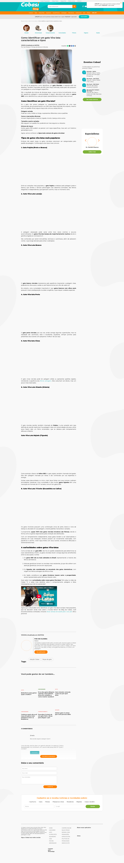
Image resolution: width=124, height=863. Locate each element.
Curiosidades (41, 689)
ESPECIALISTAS (66, 836)
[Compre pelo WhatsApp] (34, 850)
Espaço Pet (63, 1)
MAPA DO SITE (66, 843)
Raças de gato (47, 659)
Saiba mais (92, 155)
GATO (50, 832)
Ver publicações (41, 652)
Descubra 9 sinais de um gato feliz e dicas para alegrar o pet (45, 716)
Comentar (50, 786)
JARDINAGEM (52, 843)
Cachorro (31, 13)
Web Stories (71, 13)
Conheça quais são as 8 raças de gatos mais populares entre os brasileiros (29, 717)
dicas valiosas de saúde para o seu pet (59, 611)
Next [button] (98, 141)
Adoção (57, 710)
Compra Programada (45, 1)
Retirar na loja (71, 1)
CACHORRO (52, 830)
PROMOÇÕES (65, 834)
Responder (35, 752)
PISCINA (51, 841)
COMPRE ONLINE (66, 828)
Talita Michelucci (92, 148)
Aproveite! (84, 17)
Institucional (78, 13)
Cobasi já (79, 1)
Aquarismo (48, 13)
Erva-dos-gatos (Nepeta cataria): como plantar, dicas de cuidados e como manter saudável (46, 694)
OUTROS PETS (53, 834)
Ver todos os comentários (48, 756)
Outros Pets (41, 13)
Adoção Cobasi (34, 659)
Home (51, 828)
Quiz (84, 13)
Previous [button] (86, 141)
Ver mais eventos (92, 99)
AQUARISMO (52, 836)
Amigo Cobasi (55, 1)
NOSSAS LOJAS (66, 832)
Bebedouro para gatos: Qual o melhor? (29, 693)
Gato (36, 13)
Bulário (88, 13)
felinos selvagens (45, 381)
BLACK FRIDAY (66, 830)
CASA (50, 838)
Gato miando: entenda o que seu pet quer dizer (62, 693)
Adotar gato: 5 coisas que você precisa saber (63, 713)
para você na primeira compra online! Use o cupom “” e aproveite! (56, 17)
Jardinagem (64, 13)
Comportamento (42, 711)
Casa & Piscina (56, 13)
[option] (26, 29)
